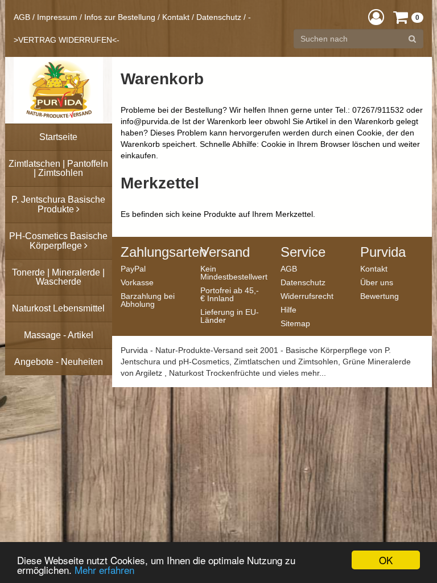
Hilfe (288, 309)
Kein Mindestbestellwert (231, 272)
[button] (376, 16)
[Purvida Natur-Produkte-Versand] (59, 90)
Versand (225, 252)
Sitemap (295, 323)
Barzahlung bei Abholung (148, 300)
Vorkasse (137, 282)
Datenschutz (218, 17)
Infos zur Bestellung (119, 17)
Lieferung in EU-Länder (229, 315)
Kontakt (175, 17)
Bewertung (379, 296)
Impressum (57, 17)
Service (303, 252)
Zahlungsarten (152, 252)
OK (386, 560)
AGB (22, 17)
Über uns (376, 282)
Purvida (383, 252)
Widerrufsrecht (307, 296)
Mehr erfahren (104, 570)
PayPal (133, 268)
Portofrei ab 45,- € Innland (229, 294)
